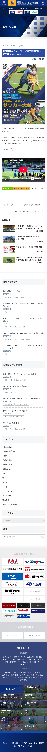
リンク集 (24, 8)
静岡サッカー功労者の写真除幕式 (15, 386)
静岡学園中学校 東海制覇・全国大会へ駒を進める (22, 398)
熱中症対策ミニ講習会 (11, 291)
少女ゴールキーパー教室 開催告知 (16, 411)
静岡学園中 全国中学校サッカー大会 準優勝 (19, 374)
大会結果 (5, 149)
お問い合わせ (38, 8)
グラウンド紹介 (9, 8)
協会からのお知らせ (22, 188)
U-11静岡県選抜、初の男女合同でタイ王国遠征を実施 (23, 333)
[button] (42, 536)
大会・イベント (38, 188)
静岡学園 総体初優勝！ (11, 423)
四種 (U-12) (9, 26)
